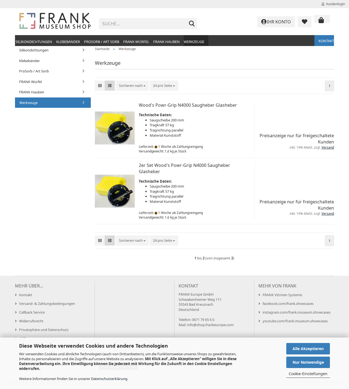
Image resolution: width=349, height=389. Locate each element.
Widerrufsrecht (31, 320)
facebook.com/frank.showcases (288, 303)
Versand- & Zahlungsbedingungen (47, 303)
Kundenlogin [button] (334, 4)
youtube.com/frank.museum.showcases (295, 320)
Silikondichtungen (34, 41)
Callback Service (32, 312)
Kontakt (326, 40)
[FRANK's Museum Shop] (55, 21)
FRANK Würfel (136, 41)
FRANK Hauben (166, 41)
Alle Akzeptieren (308, 348)
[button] (100, 86)
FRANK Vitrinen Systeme (282, 294)
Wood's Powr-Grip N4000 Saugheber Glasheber (188, 105)
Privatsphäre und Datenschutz (43, 329)
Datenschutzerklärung (109, 378)
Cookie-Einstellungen (308, 373)
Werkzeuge (194, 41)
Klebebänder (68, 41)
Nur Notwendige (308, 362)
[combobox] (132, 86)
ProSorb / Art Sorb (101, 41)
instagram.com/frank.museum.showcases (296, 312)
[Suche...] (192, 24)
